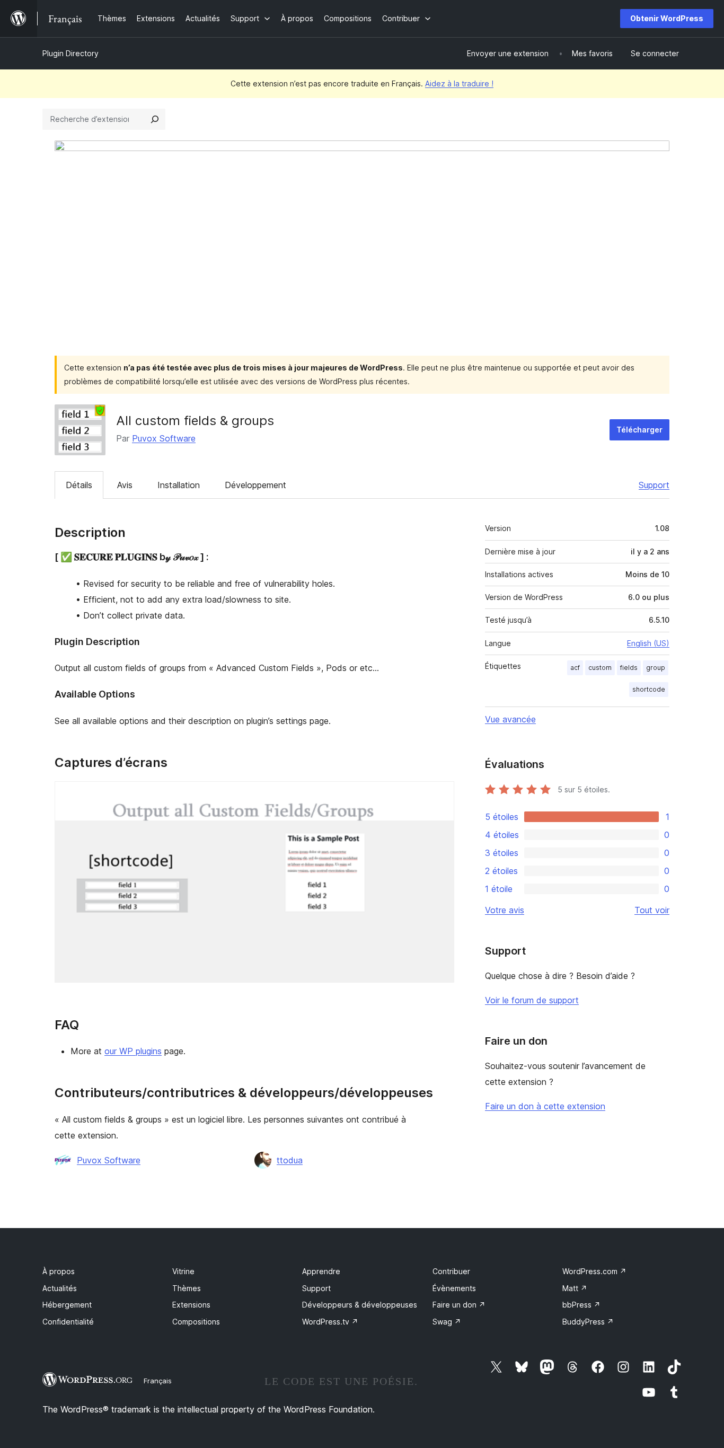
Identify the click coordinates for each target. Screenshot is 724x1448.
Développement (255, 485)
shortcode (648, 689)
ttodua (290, 1160)
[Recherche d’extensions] (154, 119)
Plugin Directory (70, 53)
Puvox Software (164, 438)
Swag (446, 1321)
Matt (574, 1288)
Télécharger (639, 429)
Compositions (196, 1321)
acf (575, 668)
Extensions (191, 1304)
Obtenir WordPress (666, 18)
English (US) (648, 643)
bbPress (581, 1304)
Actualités (59, 1288)
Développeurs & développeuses (359, 1304)
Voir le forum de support (532, 1000)
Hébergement (67, 1304)
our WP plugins (133, 1051)
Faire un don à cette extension (545, 1106)
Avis (125, 485)
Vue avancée (510, 719)
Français (158, 1380)
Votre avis (504, 910)
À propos (58, 1271)
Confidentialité (68, 1321)
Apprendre (321, 1271)
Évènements (454, 1288)
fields (629, 668)
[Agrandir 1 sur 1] (440, 795)
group (655, 668)
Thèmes (186, 1288)
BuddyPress (588, 1321)
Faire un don (458, 1304)
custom (600, 668)
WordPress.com (594, 1271)
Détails (79, 485)
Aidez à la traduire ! (459, 83)
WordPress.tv (330, 1321)
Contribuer (451, 1271)
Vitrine (183, 1271)
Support (654, 485)
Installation (178, 485)
